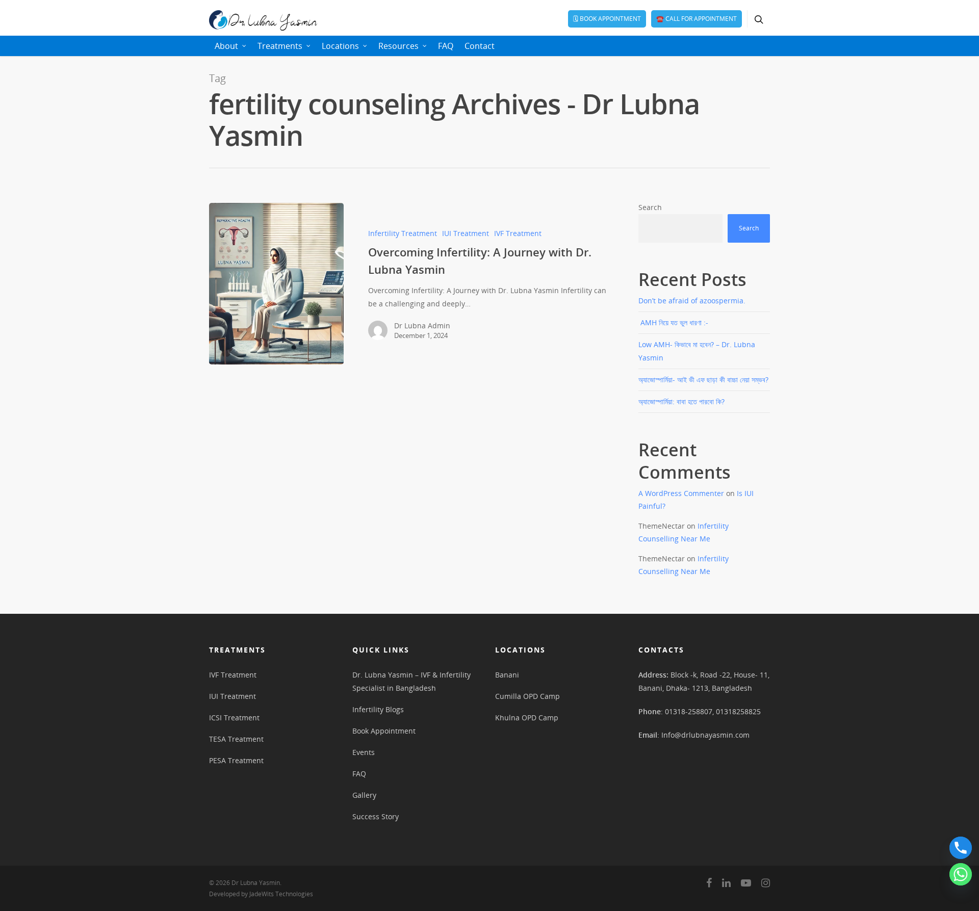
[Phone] (960, 848)
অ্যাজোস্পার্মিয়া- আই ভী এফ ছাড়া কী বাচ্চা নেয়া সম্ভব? (703, 379)
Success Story (375, 816)
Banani (507, 675)
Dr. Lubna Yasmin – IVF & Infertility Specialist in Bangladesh (411, 681)
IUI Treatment (465, 233)
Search (650, 207)
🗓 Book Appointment (607, 18)
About (226, 45)
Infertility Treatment (402, 233)
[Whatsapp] (960, 874)
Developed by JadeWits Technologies (261, 894)
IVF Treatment (518, 233)
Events (363, 752)
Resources (398, 45)
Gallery (364, 795)
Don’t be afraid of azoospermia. (691, 300)
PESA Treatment (236, 760)
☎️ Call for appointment (696, 18)
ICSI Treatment (234, 717)
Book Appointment (384, 731)
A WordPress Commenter (681, 493)
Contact (480, 45)
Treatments (279, 45)
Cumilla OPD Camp (527, 696)
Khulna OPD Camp (526, 717)
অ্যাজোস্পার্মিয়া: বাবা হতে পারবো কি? (681, 401)
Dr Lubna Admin (422, 325)
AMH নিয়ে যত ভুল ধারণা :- (673, 322)
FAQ (445, 45)
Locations (340, 45)
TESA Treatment (236, 739)
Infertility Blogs (378, 709)
